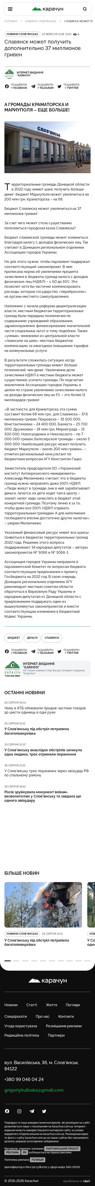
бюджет (14, 637)
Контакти (66, 1016)
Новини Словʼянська (40, 21)
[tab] (7, 961)
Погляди (73, 1005)
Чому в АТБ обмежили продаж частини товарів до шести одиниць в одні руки (45, 710)
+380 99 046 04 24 (24, 1079)
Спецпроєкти (15, 1016)
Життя (51, 1005)
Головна (10, 21)
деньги (32, 637)
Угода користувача (20, 1026)
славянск (52, 637)
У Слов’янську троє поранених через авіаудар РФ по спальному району (46, 773)
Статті (32, 1005)
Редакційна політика (21, 1035)
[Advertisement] (47, 833)
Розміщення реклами (64, 1026)
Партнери (56, 1035)
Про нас (42, 1016)
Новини (11, 1005)
